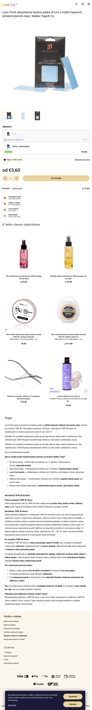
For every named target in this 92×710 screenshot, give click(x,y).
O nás (6, 660)
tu (16, 700)
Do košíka (57, 178)
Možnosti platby (10, 625)
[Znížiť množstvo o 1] (5, 178)
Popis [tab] (8, 418)
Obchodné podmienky (12, 628)
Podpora (8, 652)
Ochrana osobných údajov (13, 632)
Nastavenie (12, 705)
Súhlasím (72, 704)
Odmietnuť (73, 697)
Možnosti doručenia (82, 160)
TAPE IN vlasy (17, 188)
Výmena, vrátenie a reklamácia (15, 636)
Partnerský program (11, 663)
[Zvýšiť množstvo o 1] (16, 178)
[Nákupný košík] (82, 4)
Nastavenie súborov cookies (14, 639)
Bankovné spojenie (11, 656)
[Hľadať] (76, 4)
